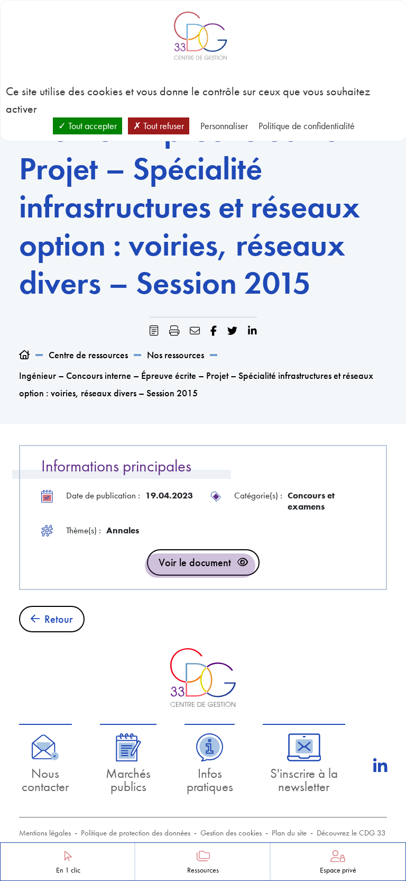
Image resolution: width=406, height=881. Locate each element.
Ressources (203, 870)
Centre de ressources (88, 355)
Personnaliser (224, 126)
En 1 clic (68, 870)
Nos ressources (175, 355)
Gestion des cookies (231, 833)
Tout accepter (91, 126)
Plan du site (289, 833)
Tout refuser (162, 126)
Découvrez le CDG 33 (351, 833)
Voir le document (195, 562)
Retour (58, 619)
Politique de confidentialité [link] (307, 126)
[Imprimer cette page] (174, 331)
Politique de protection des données (135, 833)
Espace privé (338, 870)
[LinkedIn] (380, 766)
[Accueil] (24, 355)
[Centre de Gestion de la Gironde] (202, 677)
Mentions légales (45, 833)
